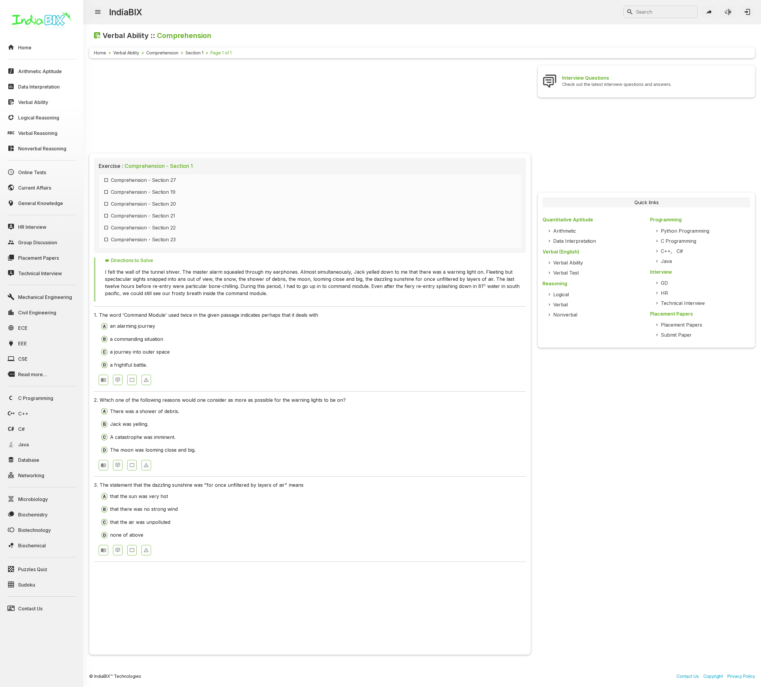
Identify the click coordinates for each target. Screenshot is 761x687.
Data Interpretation (574, 241)
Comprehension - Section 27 (143, 180)
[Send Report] (146, 380)
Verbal (560, 305)
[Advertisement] (267, 107)
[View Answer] (103, 380)
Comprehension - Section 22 (143, 228)
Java (666, 261)
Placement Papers (681, 325)
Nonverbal (565, 315)
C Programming (678, 241)
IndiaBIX (125, 12)
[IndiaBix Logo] (41, 23)
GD (664, 283)
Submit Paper (676, 335)
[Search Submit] (629, 12)
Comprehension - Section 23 (143, 239)
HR (664, 293)
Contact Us (688, 676)
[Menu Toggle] (97, 12)
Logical (561, 294)
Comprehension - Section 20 (143, 204)
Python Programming (685, 231)
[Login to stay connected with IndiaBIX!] (747, 12)
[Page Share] (709, 12)
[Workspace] (132, 380)
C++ (666, 251)
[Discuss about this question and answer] (117, 380)
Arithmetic (564, 231)
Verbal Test (566, 273)
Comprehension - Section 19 (143, 192)
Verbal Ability (126, 52)
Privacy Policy (741, 676)
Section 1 (194, 52)
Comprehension (162, 52)
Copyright (713, 676)
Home (100, 52)
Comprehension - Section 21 (143, 216)
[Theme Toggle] (728, 12)
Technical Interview (683, 303)
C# (680, 251)
